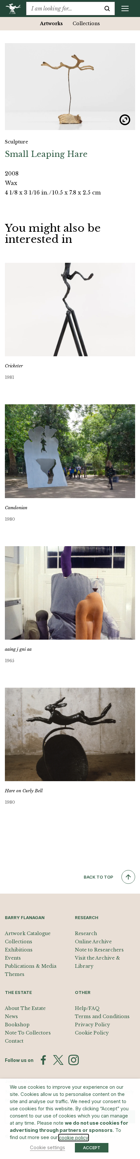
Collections (86, 23)
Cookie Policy (92, 1033)
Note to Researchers (99, 950)
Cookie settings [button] (47, 1148)
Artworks (51, 23)
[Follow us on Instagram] (73, 1060)
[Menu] (125, 8)
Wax (11, 183)
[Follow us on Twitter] (58, 1060)
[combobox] (63, 8)
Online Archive (93, 942)
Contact (14, 1041)
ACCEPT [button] (91, 1147)
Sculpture (16, 142)
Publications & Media (30, 966)
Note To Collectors (28, 1033)
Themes (14, 974)
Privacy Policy (92, 1025)
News (11, 1016)
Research (86, 933)
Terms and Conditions (102, 1016)
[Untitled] (70, 86)
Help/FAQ (87, 1008)
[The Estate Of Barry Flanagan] (15, 8)
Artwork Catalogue (27, 933)
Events (13, 958)
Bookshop (17, 1025)
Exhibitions (19, 950)
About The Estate (25, 1008)
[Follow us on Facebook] (43, 1060)
